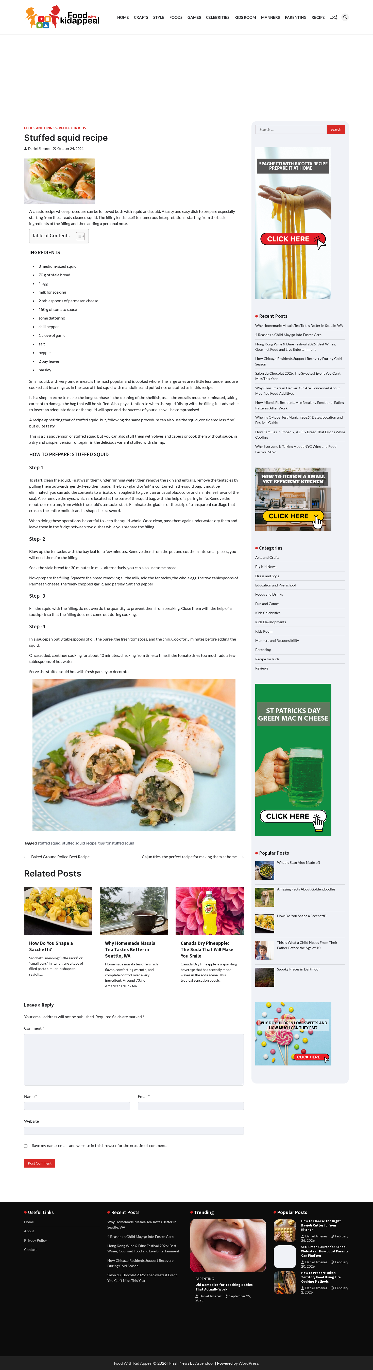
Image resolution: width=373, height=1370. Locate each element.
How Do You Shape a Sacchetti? (51, 946)
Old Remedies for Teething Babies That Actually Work (224, 1287)
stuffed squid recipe (79, 842)
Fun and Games (267, 603)
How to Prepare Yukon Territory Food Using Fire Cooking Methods (321, 1277)
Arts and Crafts (267, 557)
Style (158, 17)
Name (30, 1096)
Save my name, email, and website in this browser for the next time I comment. (99, 1145)
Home (123, 17)
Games (194, 17)
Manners (270, 17)
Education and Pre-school (275, 585)
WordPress (248, 1363)
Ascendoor (204, 1363)
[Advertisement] (186, 72)
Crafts (141, 17)
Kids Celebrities (267, 613)
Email (144, 1096)
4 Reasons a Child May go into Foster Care (288, 335)
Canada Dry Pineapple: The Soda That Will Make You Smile (207, 949)
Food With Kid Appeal (133, 1363)
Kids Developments (270, 622)
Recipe (318, 17)
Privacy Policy (35, 1240)
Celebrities (217, 17)
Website (31, 1121)
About (29, 1231)
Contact (30, 1249)
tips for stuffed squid (116, 842)
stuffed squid (49, 842)
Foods (175, 17)
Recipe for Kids (72, 128)
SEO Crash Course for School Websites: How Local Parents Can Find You (325, 1251)
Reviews (261, 668)
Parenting (296, 17)
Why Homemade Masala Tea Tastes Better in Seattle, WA (130, 949)
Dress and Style (267, 576)
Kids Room (245, 17)
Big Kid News (265, 567)
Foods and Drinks (40, 128)
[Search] (345, 17)
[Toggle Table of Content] (77, 236)
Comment (34, 1028)
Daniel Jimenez (39, 149)
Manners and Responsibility (277, 641)
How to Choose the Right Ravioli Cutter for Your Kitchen (321, 1225)
